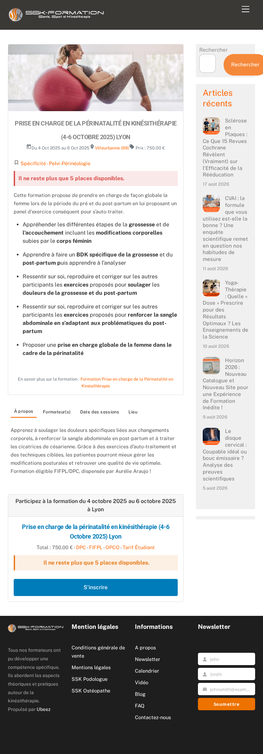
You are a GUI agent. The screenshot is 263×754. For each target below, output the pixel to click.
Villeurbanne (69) (112, 147)
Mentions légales (91, 667)
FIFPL (95, 547)
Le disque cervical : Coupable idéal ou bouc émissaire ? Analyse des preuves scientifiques (225, 454)
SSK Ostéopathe (91, 690)
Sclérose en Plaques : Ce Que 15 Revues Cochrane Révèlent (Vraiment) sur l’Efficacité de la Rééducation (225, 147)
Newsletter (147, 659)
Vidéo (141, 682)
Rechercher (213, 50)
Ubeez (44, 709)
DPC (81, 547)
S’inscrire (96, 587)
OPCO (112, 547)
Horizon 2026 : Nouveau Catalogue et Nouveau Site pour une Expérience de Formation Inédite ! (225, 383)
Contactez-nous (153, 717)
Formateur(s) (57, 411)
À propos (24, 411)
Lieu (132, 411)
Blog (140, 694)
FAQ (140, 706)
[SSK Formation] (56, 13)
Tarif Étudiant (139, 547)
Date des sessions (100, 411)
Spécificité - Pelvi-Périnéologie (55, 163)
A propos (145, 647)
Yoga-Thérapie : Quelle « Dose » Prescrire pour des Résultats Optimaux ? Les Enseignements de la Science (225, 310)
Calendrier (147, 671)
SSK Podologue (90, 679)
